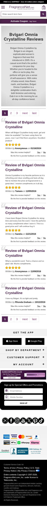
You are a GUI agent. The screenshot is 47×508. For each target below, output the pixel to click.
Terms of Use (9, 468)
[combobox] (23, 14)
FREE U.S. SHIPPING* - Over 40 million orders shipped (24, 2)
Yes (38, 152)
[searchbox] (20, 14)
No (44, 152)
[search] (39, 7)
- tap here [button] (23, 21)
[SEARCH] (43, 14)
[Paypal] (36, 437)
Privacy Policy (23, 468)
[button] (3, 7)
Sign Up (23, 403)
